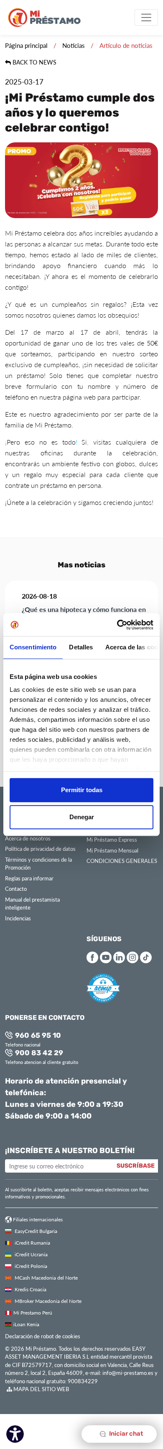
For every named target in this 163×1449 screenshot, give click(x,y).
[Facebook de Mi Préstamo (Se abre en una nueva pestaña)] (92, 957)
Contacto (16, 888)
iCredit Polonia (30, 1266)
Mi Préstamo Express (112, 839)
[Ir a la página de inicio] (47, 17)
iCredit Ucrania (30, 1254)
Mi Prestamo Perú (32, 1312)
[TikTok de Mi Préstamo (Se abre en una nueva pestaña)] (146, 957)
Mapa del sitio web (40, 1388)
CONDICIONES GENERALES (122, 860)
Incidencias (18, 918)
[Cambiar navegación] (146, 17)
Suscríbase (136, 1166)
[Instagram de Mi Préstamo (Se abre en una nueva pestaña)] (132, 957)
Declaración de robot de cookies (42, 1336)
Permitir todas (81, 789)
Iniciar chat (125, 1434)
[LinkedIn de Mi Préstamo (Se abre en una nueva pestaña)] (119, 957)
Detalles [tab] (81, 647)
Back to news (33, 62)
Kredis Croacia (29, 1289)
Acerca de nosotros (28, 838)
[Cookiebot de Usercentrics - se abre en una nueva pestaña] (117, 624)
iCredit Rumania (31, 1242)
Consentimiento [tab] (33, 647)
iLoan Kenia (26, 1324)
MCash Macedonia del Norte (45, 1277)
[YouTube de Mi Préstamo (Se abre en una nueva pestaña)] (106, 957)
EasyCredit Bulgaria (35, 1231)
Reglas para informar (29, 878)
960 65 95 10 (37, 1036)
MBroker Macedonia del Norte (47, 1300)
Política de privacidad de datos (40, 848)
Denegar (81, 816)
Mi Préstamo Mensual (112, 850)
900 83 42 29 (38, 1053)
